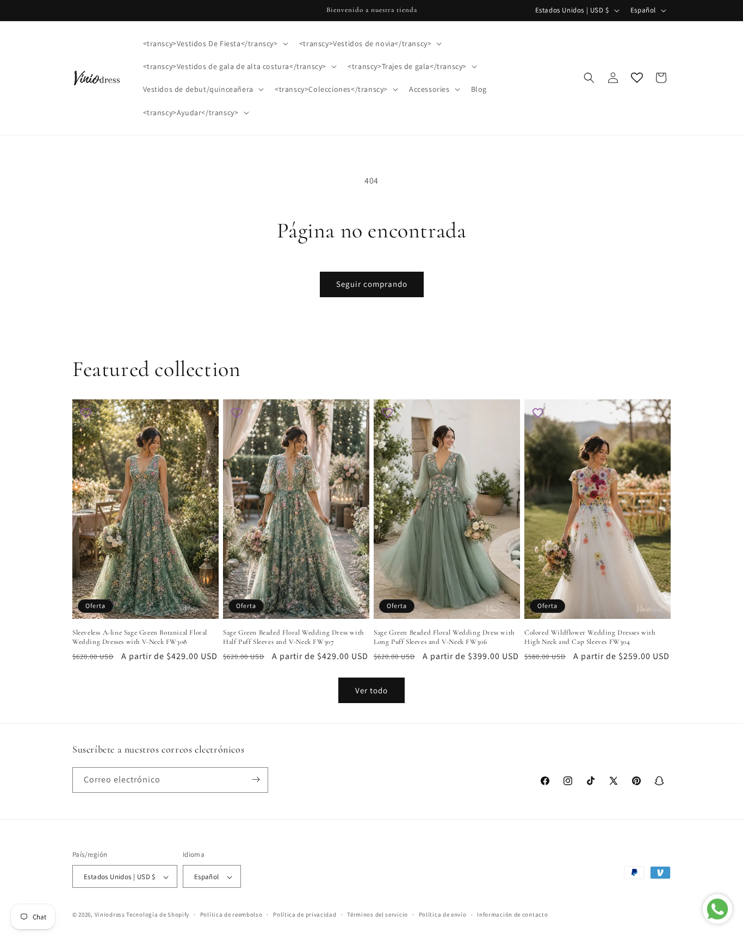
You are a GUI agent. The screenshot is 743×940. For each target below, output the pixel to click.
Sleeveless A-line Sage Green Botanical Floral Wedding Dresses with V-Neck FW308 (139, 637)
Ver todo (371, 690)
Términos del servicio (377, 914)
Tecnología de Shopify (157, 915)
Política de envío (443, 914)
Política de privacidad (304, 914)
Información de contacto (512, 914)
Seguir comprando (371, 284)
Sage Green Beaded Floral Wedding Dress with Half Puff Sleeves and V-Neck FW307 (293, 637)
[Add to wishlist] (86, 413)
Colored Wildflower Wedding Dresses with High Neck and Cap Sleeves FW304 (589, 637)
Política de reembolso (231, 914)
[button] (215, 43)
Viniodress (110, 915)
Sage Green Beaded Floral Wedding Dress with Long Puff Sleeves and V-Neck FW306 (444, 637)
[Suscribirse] (256, 779)
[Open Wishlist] (637, 78)
